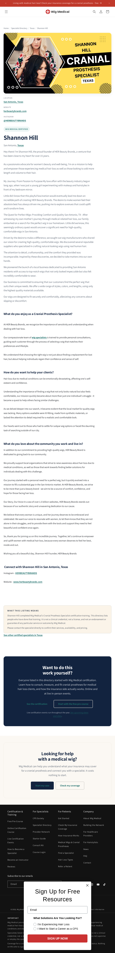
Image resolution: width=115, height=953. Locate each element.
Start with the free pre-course (73, 703)
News (85, 849)
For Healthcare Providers (90, 833)
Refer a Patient (65, 866)
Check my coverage (70, 785)
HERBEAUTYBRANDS (26, 573)
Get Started (63, 818)
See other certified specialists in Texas (23, 635)
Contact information (96, 909)
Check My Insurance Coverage (67, 827)
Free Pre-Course (15, 821)
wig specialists (39, 337)
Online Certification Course (16, 830)
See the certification (37, 703)
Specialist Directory (19, 28)
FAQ (85, 856)
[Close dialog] (87, 885)
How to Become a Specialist (15, 851)
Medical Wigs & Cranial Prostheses (69, 844)
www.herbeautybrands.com (27, 581)
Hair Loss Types (65, 859)
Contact (87, 862)
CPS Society (38, 818)
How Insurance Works (68, 835)
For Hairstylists (90, 842)
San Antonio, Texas (13, 101)
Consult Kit (38, 845)
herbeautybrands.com (15, 111)
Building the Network (93, 825)
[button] (6, 11)
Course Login (39, 852)
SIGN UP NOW (57, 938)
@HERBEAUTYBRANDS (15, 120)
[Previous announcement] (6, 3)
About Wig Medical (92, 818)
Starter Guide (39, 838)
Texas (32, 28)
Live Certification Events (15, 840)
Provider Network (41, 831)
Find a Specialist (66, 853)
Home (6, 28)
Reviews (11, 866)
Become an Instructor (18, 859)
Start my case (42, 785)
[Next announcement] (109, 3)
